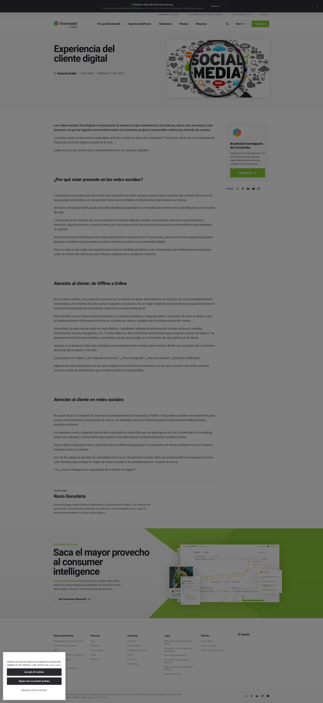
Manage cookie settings (34, 690)
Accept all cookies (34, 672)
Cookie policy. (55, 665)
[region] (34, 676)
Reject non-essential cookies (34, 681)
